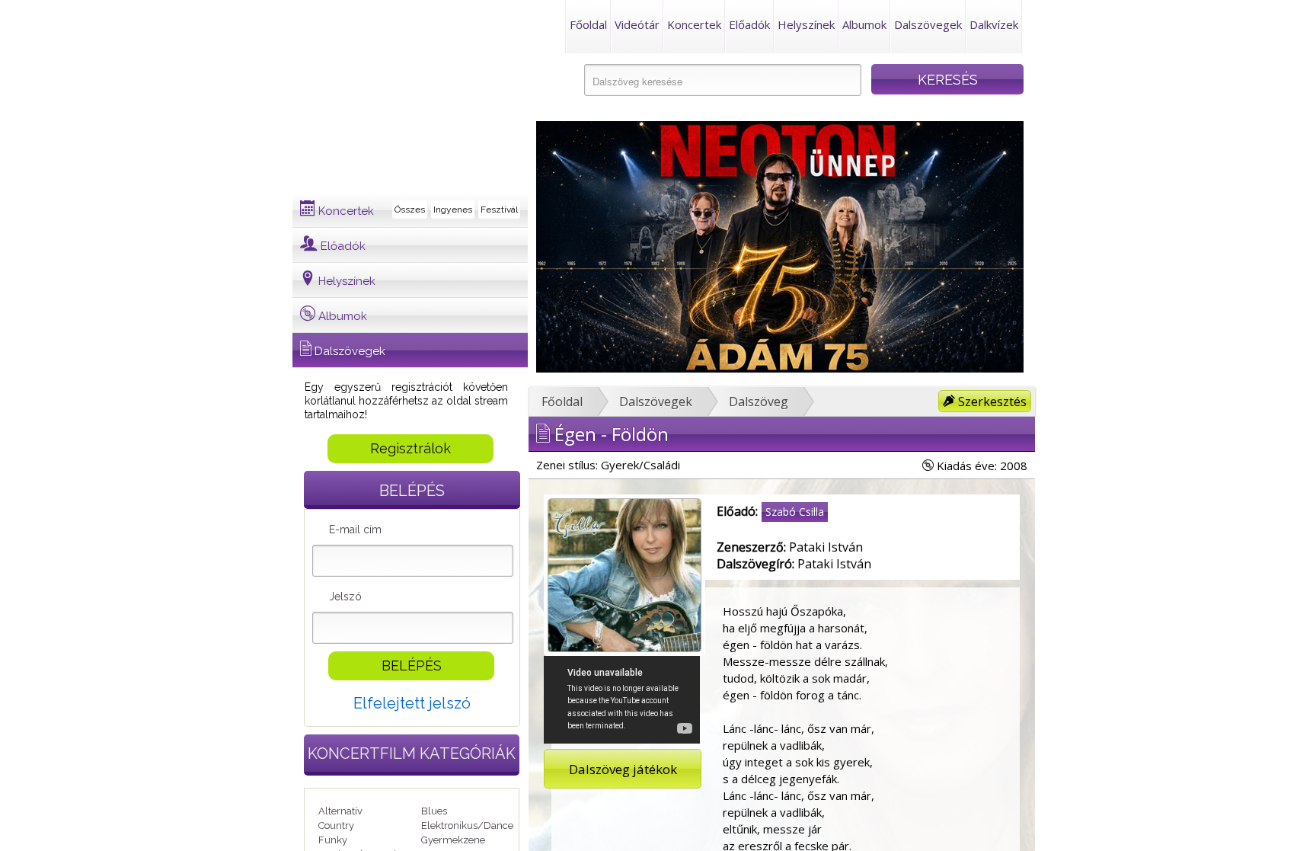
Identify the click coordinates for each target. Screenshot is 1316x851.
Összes (409, 209)
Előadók (749, 24)
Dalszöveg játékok (623, 769)
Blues (434, 811)
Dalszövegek (928, 24)
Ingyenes (452, 209)
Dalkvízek (993, 24)
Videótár (637, 24)
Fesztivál (499, 209)
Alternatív (340, 811)
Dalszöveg (758, 401)
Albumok (864, 24)
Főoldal (588, 24)
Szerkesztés (991, 401)
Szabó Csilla (794, 511)
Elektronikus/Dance (467, 825)
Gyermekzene (453, 840)
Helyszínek (806, 24)
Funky (332, 840)
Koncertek (694, 24)
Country (336, 825)
